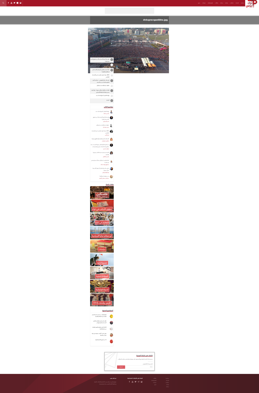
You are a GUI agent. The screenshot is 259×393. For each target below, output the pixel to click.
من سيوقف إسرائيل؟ (104, 176)
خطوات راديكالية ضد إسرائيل (103, 85)
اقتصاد (237, 3)
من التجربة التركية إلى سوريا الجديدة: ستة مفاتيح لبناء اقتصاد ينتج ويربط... (100, 65)
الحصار (108, 100)
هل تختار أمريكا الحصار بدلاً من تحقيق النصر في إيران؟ (100, 60)
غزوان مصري (106, 149)
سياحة (221, 3)
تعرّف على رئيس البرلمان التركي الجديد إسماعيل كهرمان (99, 322)
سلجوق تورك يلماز (105, 164)
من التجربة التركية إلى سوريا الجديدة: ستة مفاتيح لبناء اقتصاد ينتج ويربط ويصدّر (100, 145)
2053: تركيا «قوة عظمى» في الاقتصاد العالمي (100, 76)
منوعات (204, 3)
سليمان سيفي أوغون (104, 178)
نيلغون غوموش (105, 141)
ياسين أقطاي (106, 157)
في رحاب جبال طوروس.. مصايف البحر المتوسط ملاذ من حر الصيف (101, 81)
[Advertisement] (142, 83)
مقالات (216, 3)
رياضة (226, 3)
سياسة (242, 3)
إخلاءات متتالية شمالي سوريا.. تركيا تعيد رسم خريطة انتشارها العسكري (100, 91)
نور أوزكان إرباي (106, 172)
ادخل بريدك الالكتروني (148, 364)
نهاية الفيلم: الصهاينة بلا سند (102, 95)
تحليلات (231, 3)
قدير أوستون (106, 121)
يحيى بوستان (106, 127)
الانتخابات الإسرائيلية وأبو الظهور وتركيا (100, 139)
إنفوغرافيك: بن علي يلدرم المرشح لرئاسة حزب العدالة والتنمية (99, 315)
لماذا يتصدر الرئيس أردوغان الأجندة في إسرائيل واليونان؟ (100, 71)
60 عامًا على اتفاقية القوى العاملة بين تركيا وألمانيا (99, 328)
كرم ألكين (107, 135)
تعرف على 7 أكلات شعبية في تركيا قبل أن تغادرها (99, 334)
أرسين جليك (106, 113)
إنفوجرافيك (210, 3)
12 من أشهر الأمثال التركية (100, 340)
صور (199, 3)
